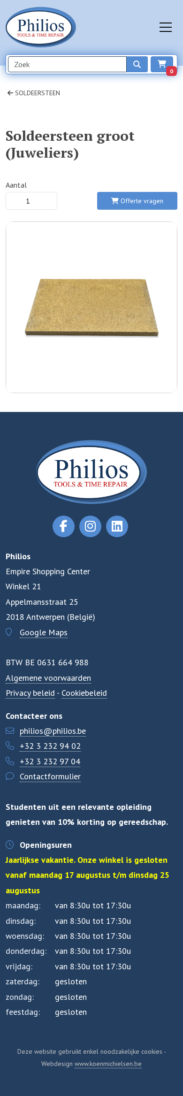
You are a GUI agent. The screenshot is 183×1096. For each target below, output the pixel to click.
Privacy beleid (30, 692)
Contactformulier (50, 776)
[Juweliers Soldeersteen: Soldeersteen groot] (91, 354)
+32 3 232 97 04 (50, 761)
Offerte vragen (141, 201)
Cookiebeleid (84, 692)
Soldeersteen (36, 93)
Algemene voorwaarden (48, 677)
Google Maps (44, 632)
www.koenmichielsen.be (108, 1063)
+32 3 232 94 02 (50, 745)
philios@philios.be (53, 730)
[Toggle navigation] (165, 27)
